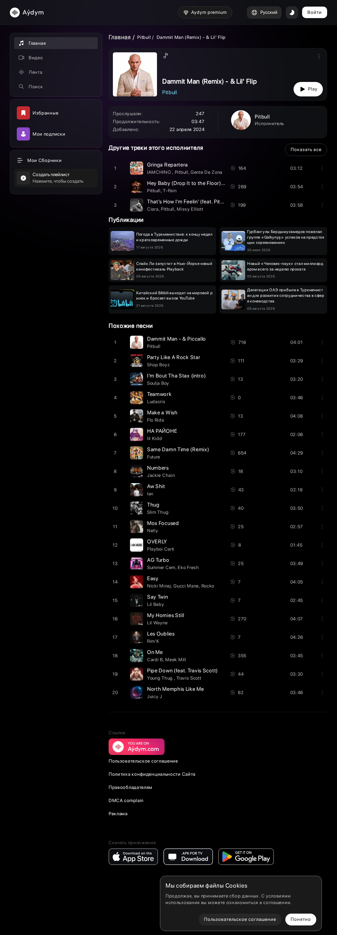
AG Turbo (158, 560)
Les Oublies (161, 634)
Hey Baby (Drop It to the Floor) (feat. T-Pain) (200, 183)
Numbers (158, 468)
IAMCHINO (159, 172)
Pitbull (144, 37)
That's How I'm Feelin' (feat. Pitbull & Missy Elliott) (206, 201)
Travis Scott (188, 678)
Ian (150, 493)
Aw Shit (156, 486)
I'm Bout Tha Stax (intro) (176, 376)
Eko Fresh (188, 567)
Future (153, 456)
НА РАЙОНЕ (162, 431)
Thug (153, 505)
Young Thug (160, 678)
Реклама (118, 813)
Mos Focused (163, 523)
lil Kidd (154, 438)
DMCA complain (126, 800)
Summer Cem (161, 567)
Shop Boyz (158, 364)
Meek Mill (175, 659)
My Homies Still (165, 615)
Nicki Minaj (159, 585)
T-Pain (169, 190)
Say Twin (157, 597)
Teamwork (159, 394)
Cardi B (155, 659)
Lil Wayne (157, 622)
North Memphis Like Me (175, 689)
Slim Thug (157, 512)
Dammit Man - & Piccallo (176, 339)
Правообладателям (130, 787)
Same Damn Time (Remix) (178, 449)
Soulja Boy (158, 383)
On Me (155, 652)
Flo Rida (155, 420)
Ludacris (156, 401)
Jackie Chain (161, 475)
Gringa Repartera (167, 165)
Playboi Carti (160, 549)
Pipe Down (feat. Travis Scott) (182, 670)
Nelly (152, 530)
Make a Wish (162, 412)
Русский (268, 12)
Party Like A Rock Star (173, 357)
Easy (153, 578)
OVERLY (157, 541)
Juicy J (154, 696)
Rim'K (153, 641)
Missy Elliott (190, 209)
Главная (120, 37)
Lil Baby (155, 604)
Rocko (208, 585)
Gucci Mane (186, 585)
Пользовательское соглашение (143, 761)
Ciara (153, 209)
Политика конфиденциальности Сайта (152, 774)
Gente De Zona (206, 172)
